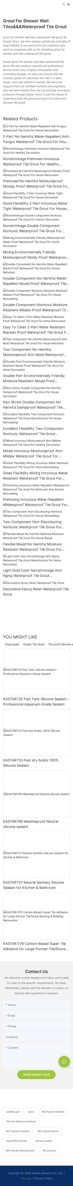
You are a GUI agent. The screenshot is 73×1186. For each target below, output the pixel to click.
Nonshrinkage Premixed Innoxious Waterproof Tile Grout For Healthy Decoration (31, 162)
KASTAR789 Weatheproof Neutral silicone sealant (30, 824)
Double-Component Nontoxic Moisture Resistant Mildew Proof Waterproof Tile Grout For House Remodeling (35, 308)
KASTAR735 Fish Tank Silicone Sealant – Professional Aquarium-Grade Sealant (36, 701)
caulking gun (13, 1111)
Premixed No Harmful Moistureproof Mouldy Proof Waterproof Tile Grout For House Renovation (36, 184)
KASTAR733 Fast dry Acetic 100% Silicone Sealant (30, 762)
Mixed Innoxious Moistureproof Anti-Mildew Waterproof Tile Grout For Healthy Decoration (33, 454)
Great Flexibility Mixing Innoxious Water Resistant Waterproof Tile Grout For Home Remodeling (35, 476)
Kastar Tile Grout (34, 644)
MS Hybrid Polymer (48, 1131)
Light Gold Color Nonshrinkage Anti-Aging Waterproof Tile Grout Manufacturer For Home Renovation (33, 573)
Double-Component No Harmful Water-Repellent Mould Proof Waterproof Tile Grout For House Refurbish (35, 281)
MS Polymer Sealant (53, 1111)
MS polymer (49, 1150)
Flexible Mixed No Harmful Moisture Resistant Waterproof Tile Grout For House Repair (32, 547)
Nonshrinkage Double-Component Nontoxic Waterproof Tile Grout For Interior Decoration (32, 229)
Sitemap (26, 1178)
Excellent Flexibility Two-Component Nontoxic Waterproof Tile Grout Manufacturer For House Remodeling (33, 431)
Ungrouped (12, 644)
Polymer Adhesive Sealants (21, 1121)
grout (6, 37)
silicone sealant (43, 1140)
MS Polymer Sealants (17, 1131)
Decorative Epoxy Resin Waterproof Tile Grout (36, 591)
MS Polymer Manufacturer (20, 1150)
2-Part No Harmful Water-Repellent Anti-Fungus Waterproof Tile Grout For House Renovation (36, 139)
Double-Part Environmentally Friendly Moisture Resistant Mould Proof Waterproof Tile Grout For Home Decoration (34, 379)
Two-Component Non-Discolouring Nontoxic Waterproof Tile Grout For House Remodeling (32, 525)
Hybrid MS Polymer (16, 1140)
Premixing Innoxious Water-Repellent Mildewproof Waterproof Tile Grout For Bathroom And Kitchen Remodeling (35, 502)
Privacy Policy (43, 1178)
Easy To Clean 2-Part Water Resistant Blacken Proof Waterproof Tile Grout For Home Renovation (36, 330)
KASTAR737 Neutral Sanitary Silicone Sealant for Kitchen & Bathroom (33, 885)
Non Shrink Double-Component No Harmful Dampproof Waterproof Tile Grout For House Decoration (32, 405)
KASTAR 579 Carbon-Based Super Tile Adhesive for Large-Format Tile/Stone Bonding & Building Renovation (34, 946)
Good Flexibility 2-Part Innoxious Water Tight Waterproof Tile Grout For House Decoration (35, 206)
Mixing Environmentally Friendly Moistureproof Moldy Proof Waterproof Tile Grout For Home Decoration (35, 255)
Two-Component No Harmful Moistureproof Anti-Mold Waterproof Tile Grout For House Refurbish (33, 352)
